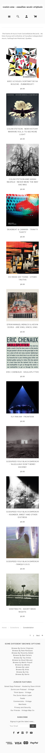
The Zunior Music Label (22, 695)
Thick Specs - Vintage (22, 692)
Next (38, 635)
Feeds (22, 698)
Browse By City (22, 672)
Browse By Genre (22, 674)
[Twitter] (18, 732)
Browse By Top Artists (22, 658)
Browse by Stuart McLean (22, 660)
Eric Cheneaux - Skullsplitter (22, 372)
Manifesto (22, 704)
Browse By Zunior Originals (22, 648)
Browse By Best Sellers (22, 655)
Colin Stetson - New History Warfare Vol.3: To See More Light (22, 131)
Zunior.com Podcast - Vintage (22, 689)
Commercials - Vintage (23, 701)
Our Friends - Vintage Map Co (22, 710)
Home (4, 627)
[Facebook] (13, 732)
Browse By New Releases (22, 650)
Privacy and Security (22, 707)
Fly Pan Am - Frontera (22, 417)
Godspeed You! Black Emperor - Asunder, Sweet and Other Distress (22, 514)
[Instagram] (22, 732)
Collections (14, 627)
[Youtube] (31, 732)
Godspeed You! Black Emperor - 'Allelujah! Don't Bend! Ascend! (22, 464)
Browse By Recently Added (22, 653)
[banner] (22, 6)
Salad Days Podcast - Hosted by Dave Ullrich (22, 686)
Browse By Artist (22, 669)
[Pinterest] (27, 732)
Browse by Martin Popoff (22, 662)
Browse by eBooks (22, 665)
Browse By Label (22, 667)
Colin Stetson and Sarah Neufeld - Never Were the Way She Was (22, 182)
